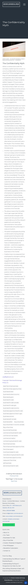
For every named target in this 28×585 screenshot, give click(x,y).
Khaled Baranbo (8, 580)
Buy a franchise (8, 427)
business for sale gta (9, 405)
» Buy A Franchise (8, 540)
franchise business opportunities (13, 446)
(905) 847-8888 (10, 510)
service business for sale (10, 466)
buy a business (19, 422)
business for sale (8, 400)
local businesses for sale (10, 452)
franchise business (9, 444)
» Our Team (6, 535)
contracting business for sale (12, 441)
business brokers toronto (11, 394)
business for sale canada (11, 402)
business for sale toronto (11, 408)
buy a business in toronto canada (13, 424)
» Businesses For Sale (9, 537)
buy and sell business (10, 430)
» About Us (6, 532)
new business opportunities (12, 457)
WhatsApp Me (8, 524)
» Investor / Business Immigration (12, 543)
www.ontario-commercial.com (14, 516)
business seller (7, 422)
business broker (8, 391)
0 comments (18, 60)
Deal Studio (19, 582)
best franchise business (10, 386)
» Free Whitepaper (8, 545)
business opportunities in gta (12, 413)
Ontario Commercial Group (17, 58)
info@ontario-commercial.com (14, 513)
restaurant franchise (9, 460)
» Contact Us (6, 550)
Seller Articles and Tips (8, 60)
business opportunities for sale (13, 411)
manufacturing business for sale (13, 455)
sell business (7, 463)
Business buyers (8, 397)
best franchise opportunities (12, 389)
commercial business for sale (12, 433)
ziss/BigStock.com (8, 377)
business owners (8, 416)
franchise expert (8, 449)
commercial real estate (10, 435)
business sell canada (9, 419)
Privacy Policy (16, 580)
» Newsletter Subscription (10, 548)
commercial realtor (9, 438)
